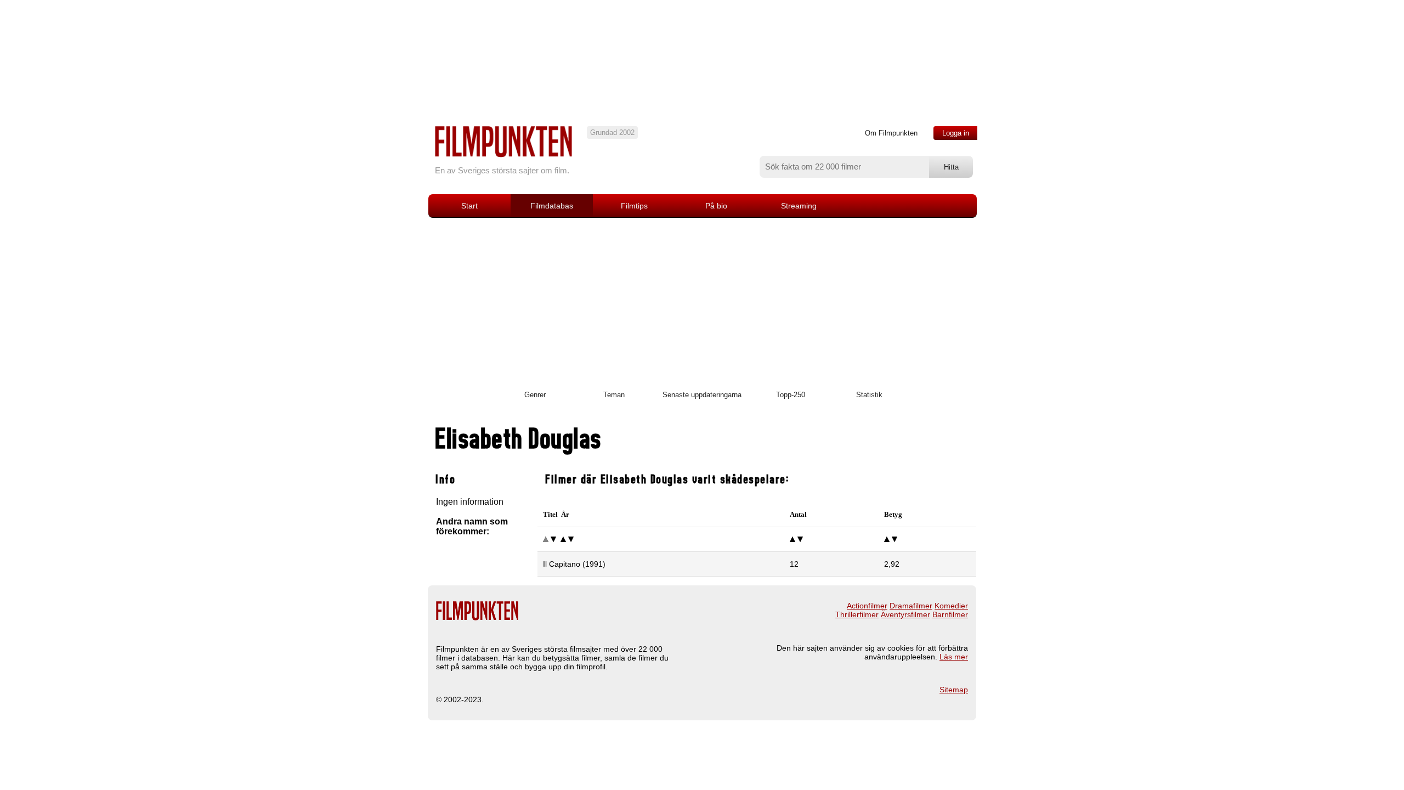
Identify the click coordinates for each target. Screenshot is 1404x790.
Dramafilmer (911, 605)
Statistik (869, 395)
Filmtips (634, 205)
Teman (614, 395)
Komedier (951, 605)
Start (469, 205)
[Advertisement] (702, 300)
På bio (716, 205)
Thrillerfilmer (857, 614)
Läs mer (953, 656)
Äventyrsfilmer (905, 614)
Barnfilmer (950, 614)
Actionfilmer (867, 605)
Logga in (955, 133)
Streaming (799, 205)
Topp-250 (790, 395)
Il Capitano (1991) (574, 564)
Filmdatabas (551, 205)
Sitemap (953, 689)
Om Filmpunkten (891, 133)
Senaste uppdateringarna (702, 395)
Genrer (535, 395)
